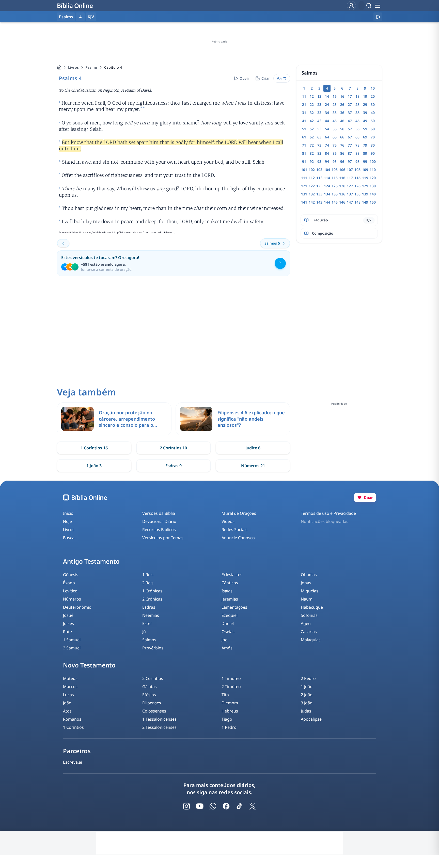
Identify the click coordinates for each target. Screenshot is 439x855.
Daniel (228, 623)
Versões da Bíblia (158, 513)
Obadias (309, 574)
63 (319, 137)
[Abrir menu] (377, 5)
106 (342, 169)
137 (350, 194)
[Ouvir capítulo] (377, 16)
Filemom (230, 703)
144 (327, 202)
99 (365, 161)
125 (335, 185)
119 (365, 177)
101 (304, 169)
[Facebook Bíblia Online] (226, 806)
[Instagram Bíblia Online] (186, 806)
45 (335, 120)
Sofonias (309, 615)
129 (365, 185)
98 (357, 161)
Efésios (149, 694)
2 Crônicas (152, 599)
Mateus (70, 678)
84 (327, 153)
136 (342, 194)
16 (342, 96)
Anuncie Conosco (238, 537)
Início (68, 513)
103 (319, 169)
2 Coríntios (152, 678)
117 (350, 177)
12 (312, 96)
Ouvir (244, 78)
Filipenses (151, 703)
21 (304, 104)
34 (327, 112)
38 (357, 112)
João (67, 703)
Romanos (72, 719)
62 (312, 137)
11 (304, 96)
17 (350, 96)
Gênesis (70, 574)
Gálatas (149, 686)
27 (350, 104)
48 (357, 120)
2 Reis (147, 583)
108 (357, 169)
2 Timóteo (231, 686)
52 (312, 128)
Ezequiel (230, 615)
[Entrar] (351, 5)
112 (312, 177)
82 (312, 153)
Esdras (148, 607)
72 (312, 145)
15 (335, 96)
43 (319, 120)
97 (350, 161)
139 (365, 194)
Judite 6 (252, 448)
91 (304, 161)
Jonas (306, 583)
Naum (306, 599)
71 (304, 145)
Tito (225, 694)
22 (312, 104)
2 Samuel (72, 648)
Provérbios (152, 648)
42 (312, 120)
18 (357, 96)
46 (342, 120)
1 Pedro (229, 727)
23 (319, 104)
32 (312, 112)
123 (319, 185)
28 (357, 104)
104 (327, 169)
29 (365, 104)
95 (335, 161)
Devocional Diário (159, 521)
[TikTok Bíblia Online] (239, 806)
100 (373, 161)
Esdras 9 (173, 465)
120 (373, 177)
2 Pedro (308, 678)
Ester (147, 623)
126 (342, 185)
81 (304, 153)
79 (365, 145)
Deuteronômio (77, 607)
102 (312, 169)
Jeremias (230, 599)
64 (327, 137)
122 (312, 185)
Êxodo (69, 583)
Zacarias (309, 631)
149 (365, 202)
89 (365, 153)
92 (312, 161)
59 (365, 128)
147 (350, 202)
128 (357, 185)
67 (350, 137)
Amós (227, 648)
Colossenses (154, 711)
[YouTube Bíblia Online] (200, 806)
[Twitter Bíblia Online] (252, 806)
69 (365, 137)
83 (319, 153)
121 (304, 185)
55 (335, 128)
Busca (68, 537)
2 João (306, 694)
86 (342, 153)
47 (350, 120)
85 (335, 153)
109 (365, 169)
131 (304, 194)
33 (319, 112)
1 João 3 (94, 465)
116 (342, 177)
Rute (67, 631)
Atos (67, 711)
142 (312, 202)
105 (335, 169)
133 (319, 194)
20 (373, 96)
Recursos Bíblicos (159, 529)
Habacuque (312, 607)
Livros (73, 67)
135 (335, 194)
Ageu (306, 623)
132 (312, 194)
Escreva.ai (72, 762)
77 (350, 145)
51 (304, 128)
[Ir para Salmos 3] (63, 243)
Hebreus (230, 711)
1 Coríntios (73, 727)
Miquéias (309, 591)
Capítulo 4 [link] (113, 67)
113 (319, 177)
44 (327, 120)
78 (357, 145)
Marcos (70, 686)
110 (373, 169)
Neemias (150, 615)
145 (335, 202)
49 (365, 120)
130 (373, 185)
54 (327, 128)
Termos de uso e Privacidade (328, 513)
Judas (306, 711)
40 (373, 112)
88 (357, 153)
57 (350, 128)
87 (350, 153)
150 (373, 202)
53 (319, 128)
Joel (225, 640)
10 (373, 88)
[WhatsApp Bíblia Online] (213, 806)
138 (357, 194)
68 (357, 137)
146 (342, 202)
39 (365, 112)
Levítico (70, 591)
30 (373, 104)
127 (350, 185)
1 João (306, 686)
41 (304, 120)
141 (304, 202)
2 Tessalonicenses (159, 727)
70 (373, 137)
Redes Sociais (234, 529)
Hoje (67, 521)
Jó (144, 631)
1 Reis (147, 574)
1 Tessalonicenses (159, 719)
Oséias (228, 631)
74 (327, 145)
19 (365, 96)
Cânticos (230, 583)
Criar (265, 78)
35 (335, 112)
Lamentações (234, 607)
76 (342, 145)
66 (342, 137)
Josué (68, 615)
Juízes (68, 623)
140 (373, 194)
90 (373, 153)
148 (357, 202)
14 (327, 96)
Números (72, 599)
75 (335, 145)
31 (304, 112)
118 (357, 177)
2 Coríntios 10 (173, 448)
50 (373, 120)
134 (327, 194)
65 (335, 137)
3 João (306, 703)
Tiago (227, 719)
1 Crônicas (152, 591)
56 (342, 128)
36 (342, 112)
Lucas (68, 694)
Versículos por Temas (162, 537)
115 (335, 177)
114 (327, 177)
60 (373, 128)
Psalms (91, 67)
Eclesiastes (232, 574)
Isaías (227, 591)
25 (335, 104)
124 (327, 185)
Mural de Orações (239, 513)
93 (319, 161)
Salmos (149, 640)
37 (350, 112)
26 (342, 104)
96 (342, 161)
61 (304, 137)
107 (350, 169)
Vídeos (228, 521)
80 (373, 145)
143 (319, 202)
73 (319, 145)
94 (327, 161)
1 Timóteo (231, 678)
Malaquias (311, 640)
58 (357, 128)
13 (319, 96)
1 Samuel (72, 640)
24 (327, 104)
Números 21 (253, 465)
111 (304, 177)
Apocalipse (311, 719)
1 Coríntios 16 (94, 448)
